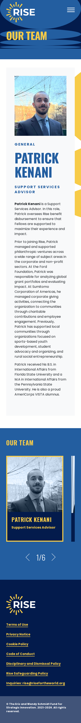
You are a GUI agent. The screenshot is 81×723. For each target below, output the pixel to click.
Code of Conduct (20, 654)
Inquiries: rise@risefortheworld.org (35, 683)
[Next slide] (53, 557)
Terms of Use (17, 624)
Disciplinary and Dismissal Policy (33, 663)
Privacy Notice (18, 634)
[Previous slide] (27, 557)
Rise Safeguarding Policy (27, 673)
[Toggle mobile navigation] (71, 10)
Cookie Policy (17, 644)
